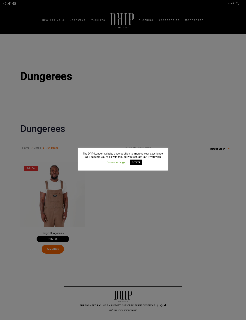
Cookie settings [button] (116, 162)
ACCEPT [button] (136, 162)
